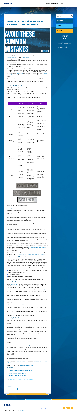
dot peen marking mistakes (16, 379)
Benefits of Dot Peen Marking (16, 372)
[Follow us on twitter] (67, 408)
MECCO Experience (21, 361)
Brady (8, 18)
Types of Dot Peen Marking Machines (17, 373)
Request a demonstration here (26, 365)
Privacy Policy (22, 410)
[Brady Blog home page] (8, 3)
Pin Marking (21, 389)
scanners (23, 293)
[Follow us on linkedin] (69, 408)
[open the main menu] (62, 3)
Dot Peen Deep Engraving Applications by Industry (20, 370)
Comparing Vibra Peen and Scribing (17, 375)
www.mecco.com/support (12, 57)
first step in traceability (41, 290)
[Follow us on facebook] (64, 408)
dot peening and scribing (39, 68)
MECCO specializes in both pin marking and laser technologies (31, 254)
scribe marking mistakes (27, 379)
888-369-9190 (33, 408)
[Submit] (72, 16)
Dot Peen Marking (11, 389)
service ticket (26, 57)
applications (20, 73)
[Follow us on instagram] (72, 408)
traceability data (13, 284)
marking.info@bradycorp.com (42, 408)
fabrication (12, 74)
